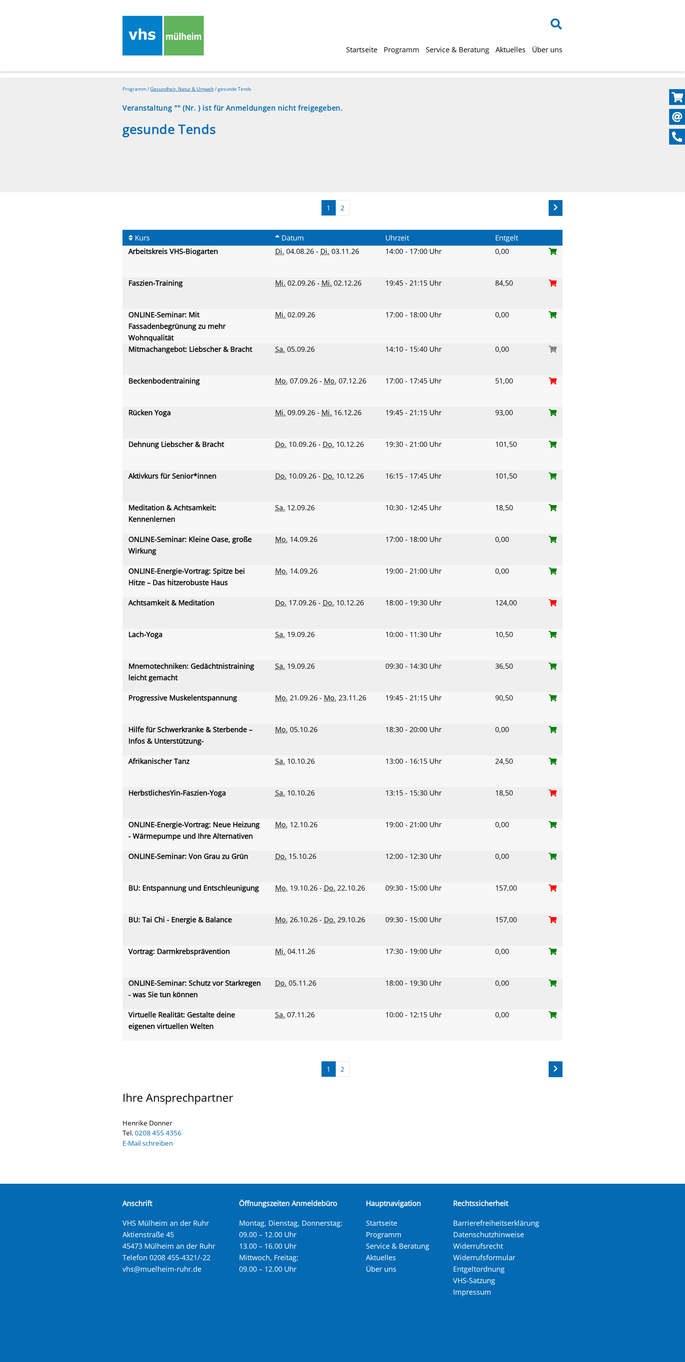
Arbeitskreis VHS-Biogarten (174, 251)
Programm (401, 49)
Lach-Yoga (146, 634)
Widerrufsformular (484, 1257)
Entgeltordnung (479, 1269)
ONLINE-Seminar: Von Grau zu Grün (189, 856)
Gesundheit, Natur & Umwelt (182, 89)
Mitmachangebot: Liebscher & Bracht (191, 349)
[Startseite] (163, 35)
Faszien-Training (156, 283)
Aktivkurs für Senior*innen (173, 476)
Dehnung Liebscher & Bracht (177, 444)
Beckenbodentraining (165, 380)
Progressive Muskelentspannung (183, 697)
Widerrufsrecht (478, 1246)
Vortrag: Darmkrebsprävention (180, 951)
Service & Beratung (457, 49)
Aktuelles (511, 49)
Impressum (472, 1292)
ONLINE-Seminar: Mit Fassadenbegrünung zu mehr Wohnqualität (177, 326)
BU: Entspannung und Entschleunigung (195, 888)
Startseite (361, 49)
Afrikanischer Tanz (160, 761)
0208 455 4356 (158, 1132)
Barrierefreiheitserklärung (496, 1223)
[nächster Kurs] (556, 208)
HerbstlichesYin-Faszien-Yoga (178, 792)
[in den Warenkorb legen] (553, 251)
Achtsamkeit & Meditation (172, 602)
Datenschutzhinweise (488, 1234)
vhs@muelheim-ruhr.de (161, 1269)
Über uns (547, 49)
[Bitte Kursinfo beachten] (553, 349)
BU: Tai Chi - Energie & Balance (181, 919)
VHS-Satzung (474, 1280)
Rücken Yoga (150, 412)
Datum (291, 237)
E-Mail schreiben (147, 1143)
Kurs (141, 237)
